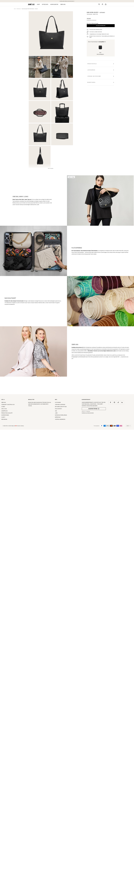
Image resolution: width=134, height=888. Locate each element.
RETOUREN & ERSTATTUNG (61, 406)
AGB (56, 410)
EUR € (128, 425)
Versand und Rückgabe (94, 76)
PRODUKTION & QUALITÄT (6, 413)
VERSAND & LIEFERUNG (60, 404)
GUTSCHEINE (58, 402)
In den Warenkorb (100, 25)
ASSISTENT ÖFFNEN (92, 408)
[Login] (102, 4)
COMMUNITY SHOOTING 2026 (8, 404)
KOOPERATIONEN (5, 415)
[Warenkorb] (105, 4)
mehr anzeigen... (51, 168)
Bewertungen (91, 82)
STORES (3, 406)
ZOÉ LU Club (4, 408)
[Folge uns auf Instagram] (114, 402)
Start (15, 8)
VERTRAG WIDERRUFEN (60, 419)
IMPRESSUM (57, 417)
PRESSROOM (4, 419)
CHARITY (3, 417)
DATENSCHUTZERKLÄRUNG (61, 415)
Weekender (19, 8)
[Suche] (99, 4)
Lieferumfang (91, 69)
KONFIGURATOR (54, 4)
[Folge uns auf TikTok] (118, 402)
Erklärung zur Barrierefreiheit (88, 412)
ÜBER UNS (3, 402)
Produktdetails (92, 63)
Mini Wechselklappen (100, 53)
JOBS (56, 413)
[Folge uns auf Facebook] (110, 402)
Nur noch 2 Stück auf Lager (92, 23)
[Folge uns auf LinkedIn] (122, 402)
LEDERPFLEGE (4, 410)
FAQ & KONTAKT (58, 408)
